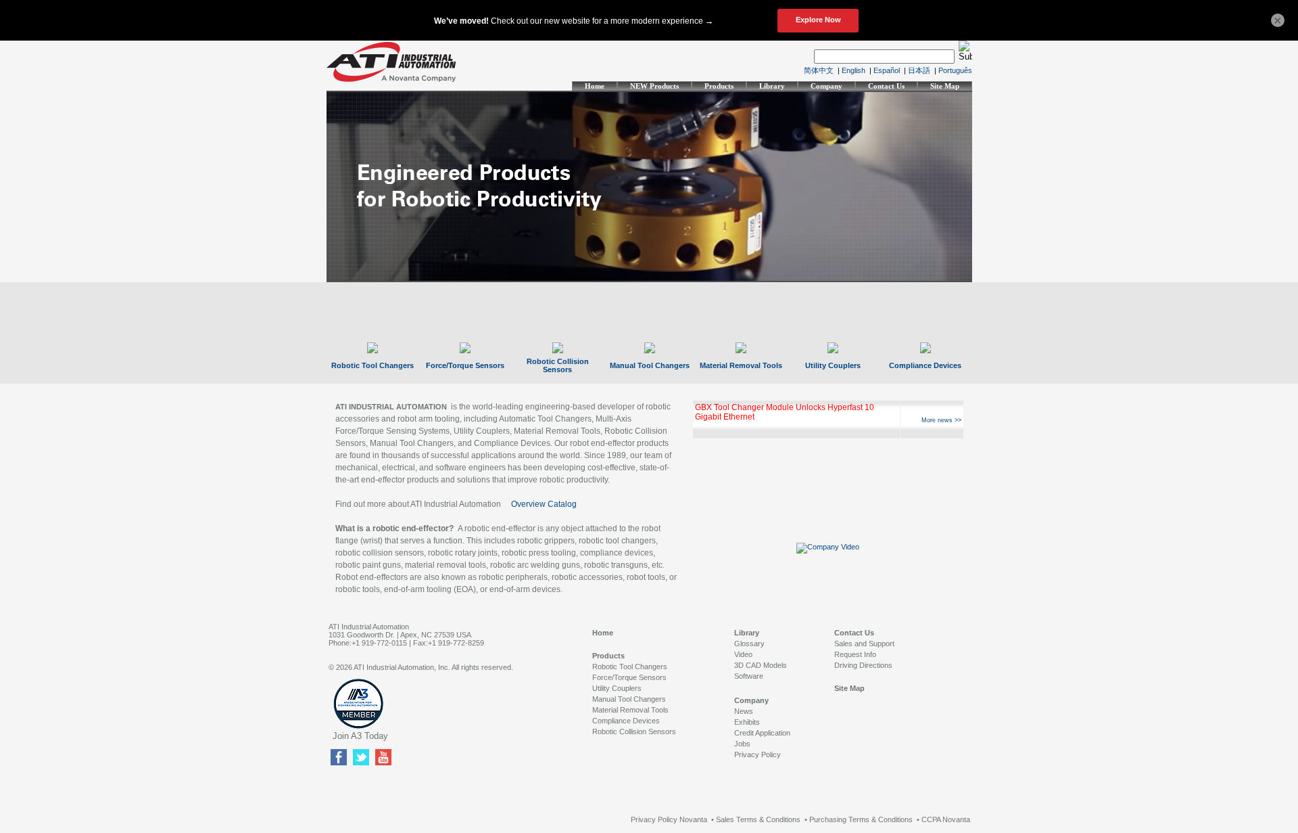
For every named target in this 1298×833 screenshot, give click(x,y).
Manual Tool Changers (650, 365)
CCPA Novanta (945, 819)
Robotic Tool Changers (372, 365)
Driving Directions (863, 665)
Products (719, 86)
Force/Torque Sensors (465, 365)
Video (743, 654)
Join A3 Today (360, 736)
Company (826, 86)
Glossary (749, 643)
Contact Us (886, 86)
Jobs (742, 744)
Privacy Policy (757, 754)
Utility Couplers (833, 365)
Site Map (944, 86)
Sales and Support (864, 643)
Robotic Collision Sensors (558, 365)
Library (772, 86)
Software (748, 676)
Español (886, 70)
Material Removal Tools (741, 365)
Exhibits (747, 722)
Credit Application (762, 733)
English (853, 70)
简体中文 (819, 70)
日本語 (919, 70)
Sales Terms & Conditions (758, 819)
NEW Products (654, 86)
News (743, 711)
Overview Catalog (544, 504)
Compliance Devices (925, 365)
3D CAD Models (760, 665)
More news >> (941, 420)
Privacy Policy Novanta (669, 819)
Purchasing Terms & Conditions (861, 819)
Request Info (855, 654)
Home (594, 86)
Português (955, 70)
